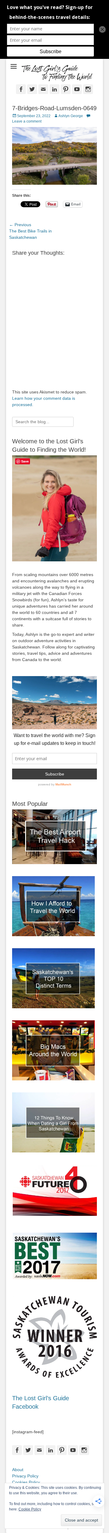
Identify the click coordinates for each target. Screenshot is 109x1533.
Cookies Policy (26, 1482)
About (17, 1469)
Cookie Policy (29, 1509)
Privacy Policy (25, 1476)
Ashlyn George (70, 116)
